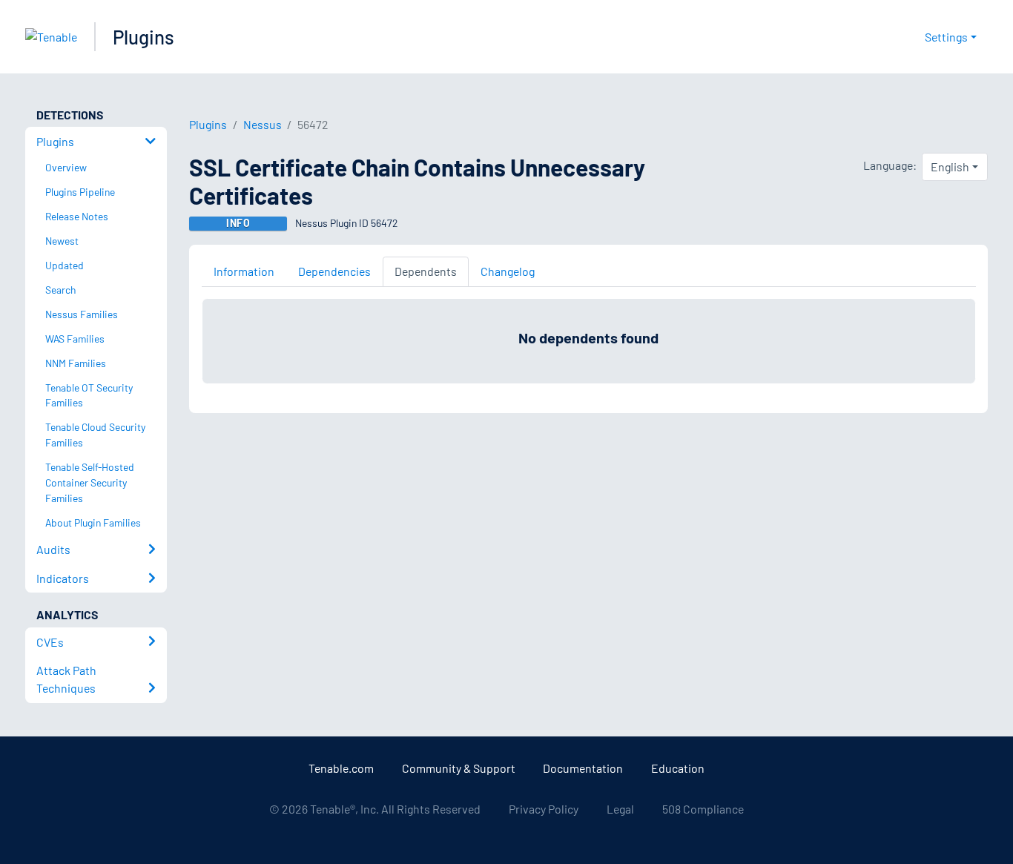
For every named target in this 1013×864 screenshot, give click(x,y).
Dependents (426, 271)
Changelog (508, 271)
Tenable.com (341, 768)
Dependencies (334, 271)
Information (244, 271)
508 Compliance (703, 809)
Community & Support (458, 768)
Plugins (143, 36)
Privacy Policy (543, 809)
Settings (946, 37)
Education (678, 768)
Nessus (262, 124)
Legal (620, 809)
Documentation (583, 768)
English (950, 166)
